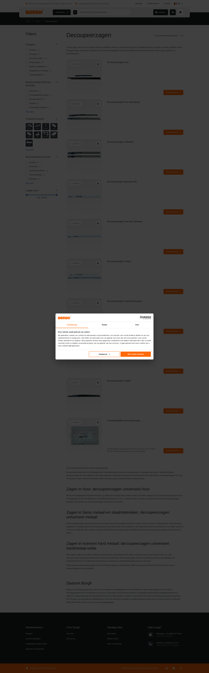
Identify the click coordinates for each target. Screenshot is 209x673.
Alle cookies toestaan (136, 354)
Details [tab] (104, 325)
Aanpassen (103, 354)
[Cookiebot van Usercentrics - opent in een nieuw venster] (141, 317)
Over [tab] (137, 325)
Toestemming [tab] (72, 325)
